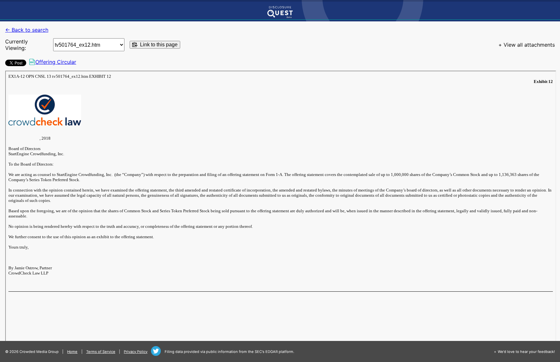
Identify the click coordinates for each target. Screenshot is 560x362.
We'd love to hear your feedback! (526, 351)
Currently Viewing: (16, 44)
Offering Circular (55, 62)
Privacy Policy (135, 351)
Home (72, 351)
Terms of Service (100, 351)
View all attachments (529, 44)
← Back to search (26, 30)
